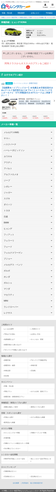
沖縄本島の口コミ (10, 471)
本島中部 (34, 365)
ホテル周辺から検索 (38, 417)
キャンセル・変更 (37, 339)
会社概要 (16, 483)
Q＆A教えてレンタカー (12, 448)
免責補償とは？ (9, 339)
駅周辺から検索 (9, 422)
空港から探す (9, 417)
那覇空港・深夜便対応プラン (14, 396)
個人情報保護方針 (36, 483)
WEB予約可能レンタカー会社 (14, 458)
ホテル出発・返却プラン (39, 391)
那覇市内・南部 (9, 365)
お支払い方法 (35, 334)
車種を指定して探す (11, 407)
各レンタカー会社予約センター (40, 459)
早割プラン (8, 391)
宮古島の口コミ (36, 476)
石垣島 (33, 370)
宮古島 (6, 376)
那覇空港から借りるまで (12, 344)
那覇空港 (7, 360)
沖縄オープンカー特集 (38, 432)
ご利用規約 (25, 483)
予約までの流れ (9, 334)
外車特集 (7, 438)
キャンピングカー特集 (12, 432)
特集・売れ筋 (9, 386)
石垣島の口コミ (9, 476)
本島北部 (7, 370)
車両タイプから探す (38, 407)
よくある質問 (9, 329)
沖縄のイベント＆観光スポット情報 (16, 443)
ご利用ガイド (35, 329)
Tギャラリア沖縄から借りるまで (15, 350)
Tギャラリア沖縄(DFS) (39, 360)
